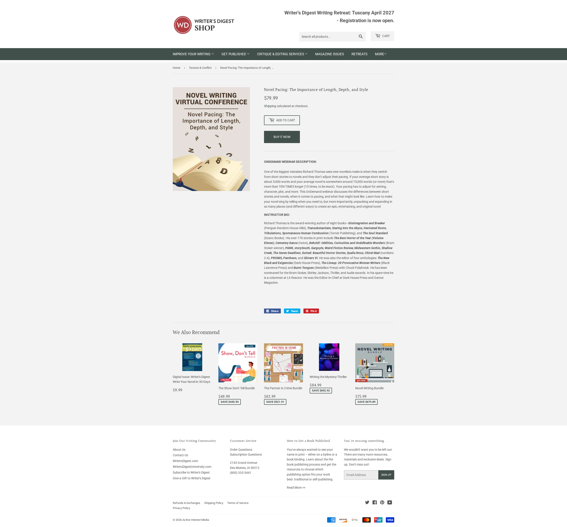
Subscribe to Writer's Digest (191, 472)
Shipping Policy (213, 503)
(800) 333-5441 (240, 472)
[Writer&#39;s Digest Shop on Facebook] (374, 503)
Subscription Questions (246, 454)
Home (176, 67)
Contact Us (180, 455)
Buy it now (282, 137)
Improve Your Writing (192, 54)
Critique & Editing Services (281, 54)
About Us (179, 449)
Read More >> (296, 487)
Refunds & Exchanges (186, 503)
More (379, 54)
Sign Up (386, 474)
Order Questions (241, 449)
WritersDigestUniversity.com (192, 466)
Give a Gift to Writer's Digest (191, 478)
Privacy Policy (181, 508)
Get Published (234, 54)
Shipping (270, 106)
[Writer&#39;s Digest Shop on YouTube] (389, 503)
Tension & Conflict (200, 67)
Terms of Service (238, 503)
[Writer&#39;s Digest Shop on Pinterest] (382, 503)
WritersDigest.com (185, 461)
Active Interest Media (196, 519)
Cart (386, 36)
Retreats (359, 54)
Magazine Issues (329, 54)
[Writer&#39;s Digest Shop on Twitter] (367, 503)
